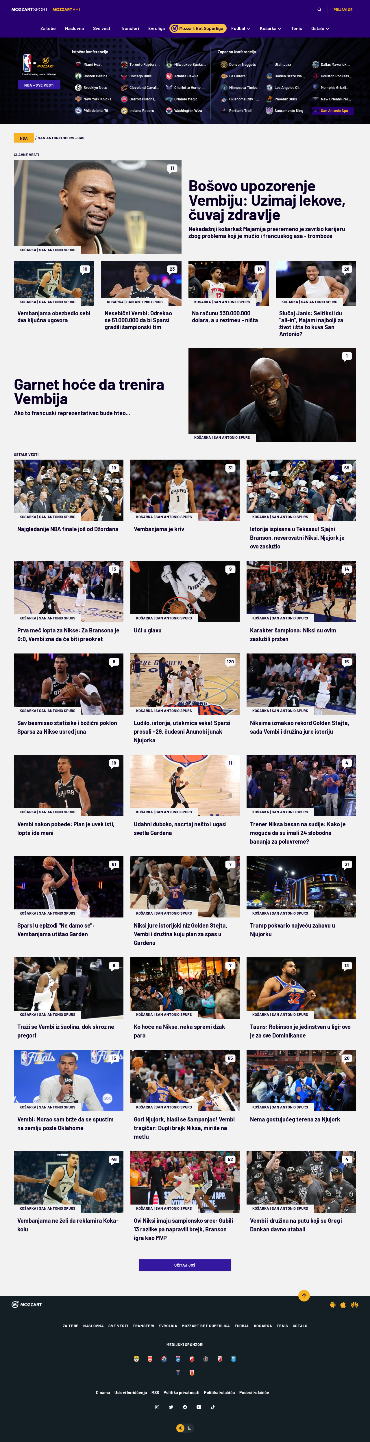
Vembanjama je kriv (159, 528)
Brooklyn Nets (95, 87)
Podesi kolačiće (254, 1392)
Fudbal (242, 1325)
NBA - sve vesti (39, 85)
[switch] (185, 1428)
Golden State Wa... (290, 76)
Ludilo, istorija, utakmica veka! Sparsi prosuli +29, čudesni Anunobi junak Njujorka (182, 731)
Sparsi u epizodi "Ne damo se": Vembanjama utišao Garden (55, 929)
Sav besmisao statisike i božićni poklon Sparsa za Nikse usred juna (67, 727)
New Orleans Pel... (336, 99)
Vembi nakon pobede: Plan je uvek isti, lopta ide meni (65, 828)
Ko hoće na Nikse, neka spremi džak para (179, 1031)
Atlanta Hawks (186, 76)
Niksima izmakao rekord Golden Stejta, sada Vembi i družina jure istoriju (299, 727)
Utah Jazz (283, 64)
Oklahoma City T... (244, 99)
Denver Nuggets (242, 64)
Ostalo (300, 1325)
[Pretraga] (319, 9)
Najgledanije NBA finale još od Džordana (68, 528)
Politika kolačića (219, 1392)
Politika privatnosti (181, 1392)
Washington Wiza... (190, 110)
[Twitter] (171, 1407)
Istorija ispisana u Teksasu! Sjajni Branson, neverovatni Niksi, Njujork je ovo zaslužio (297, 537)
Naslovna (93, 1325)
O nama (103, 1392)
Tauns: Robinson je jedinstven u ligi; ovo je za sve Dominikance (300, 1031)
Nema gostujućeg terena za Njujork (295, 1119)
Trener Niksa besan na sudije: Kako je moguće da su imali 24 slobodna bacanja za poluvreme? (298, 833)
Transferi (143, 1325)
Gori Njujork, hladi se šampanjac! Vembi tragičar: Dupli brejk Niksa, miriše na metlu (184, 1128)
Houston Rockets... (336, 76)
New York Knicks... (99, 99)
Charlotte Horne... (189, 87)
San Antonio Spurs (57, 250)
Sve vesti (118, 1325)
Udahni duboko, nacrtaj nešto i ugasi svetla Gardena (180, 828)
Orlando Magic (185, 99)
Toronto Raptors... (145, 64)
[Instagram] (157, 1407)
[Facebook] (185, 1407)
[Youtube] (199, 1407)
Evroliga (168, 1325)
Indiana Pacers (142, 110)
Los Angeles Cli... (289, 87)
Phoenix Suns (286, 99)
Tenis (282, 1325)
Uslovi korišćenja (130, 1392)
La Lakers (237, 76)
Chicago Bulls (140, 76)
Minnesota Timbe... (245, 87)
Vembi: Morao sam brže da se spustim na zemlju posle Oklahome (65, 1123)
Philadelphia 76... (98, 110)
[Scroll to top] (304, 1295)
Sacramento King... (291, 110)
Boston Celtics (95, 76)
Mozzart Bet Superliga (206, 1325)
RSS (155, 1392)
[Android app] (333, 1304)
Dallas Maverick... (335, 64)
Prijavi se (343, 9)
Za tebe (71, 1325)
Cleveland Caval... (144, 87)
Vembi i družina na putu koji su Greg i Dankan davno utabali (296, 1225)
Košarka (28, 250)
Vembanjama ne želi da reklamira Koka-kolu (68, 1225)
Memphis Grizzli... (335, 87)
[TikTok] (212, 1407)
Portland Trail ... (242, 110)
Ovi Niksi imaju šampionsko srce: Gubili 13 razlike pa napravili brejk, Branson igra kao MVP (183, 1229)
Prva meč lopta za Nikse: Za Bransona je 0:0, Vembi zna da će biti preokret (68, 634)
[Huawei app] (354, 1305)
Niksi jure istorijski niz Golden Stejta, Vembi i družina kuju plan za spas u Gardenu (180, 934)
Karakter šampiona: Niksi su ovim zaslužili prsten (293, 634)
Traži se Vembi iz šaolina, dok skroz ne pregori (65, 1031)
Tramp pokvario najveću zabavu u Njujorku (292, 929)
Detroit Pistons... (144, 99)
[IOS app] (343, 1304)
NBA (24, 138)
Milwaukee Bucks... (190, 64)
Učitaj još (184, 1265)
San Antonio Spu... (336, 110)
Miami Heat (93, 64)
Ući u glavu (148, 630)
